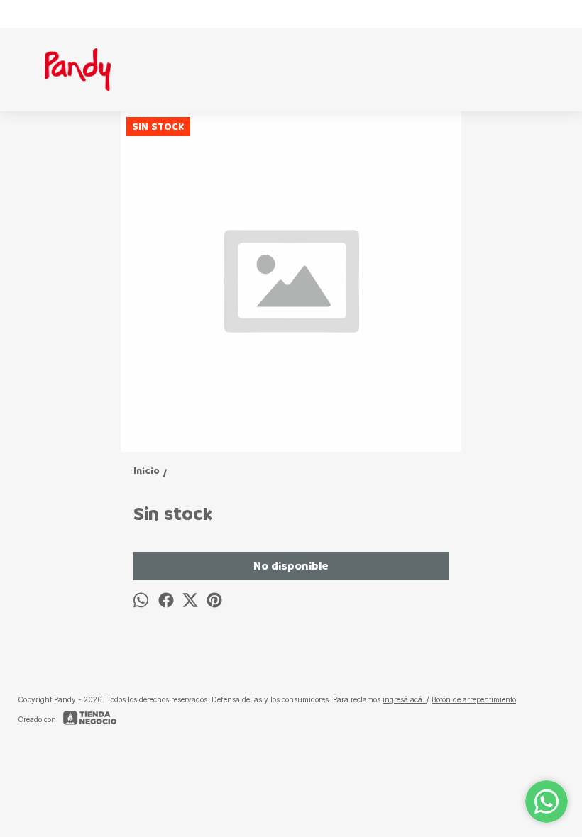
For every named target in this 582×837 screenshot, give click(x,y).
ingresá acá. (405, 699)
